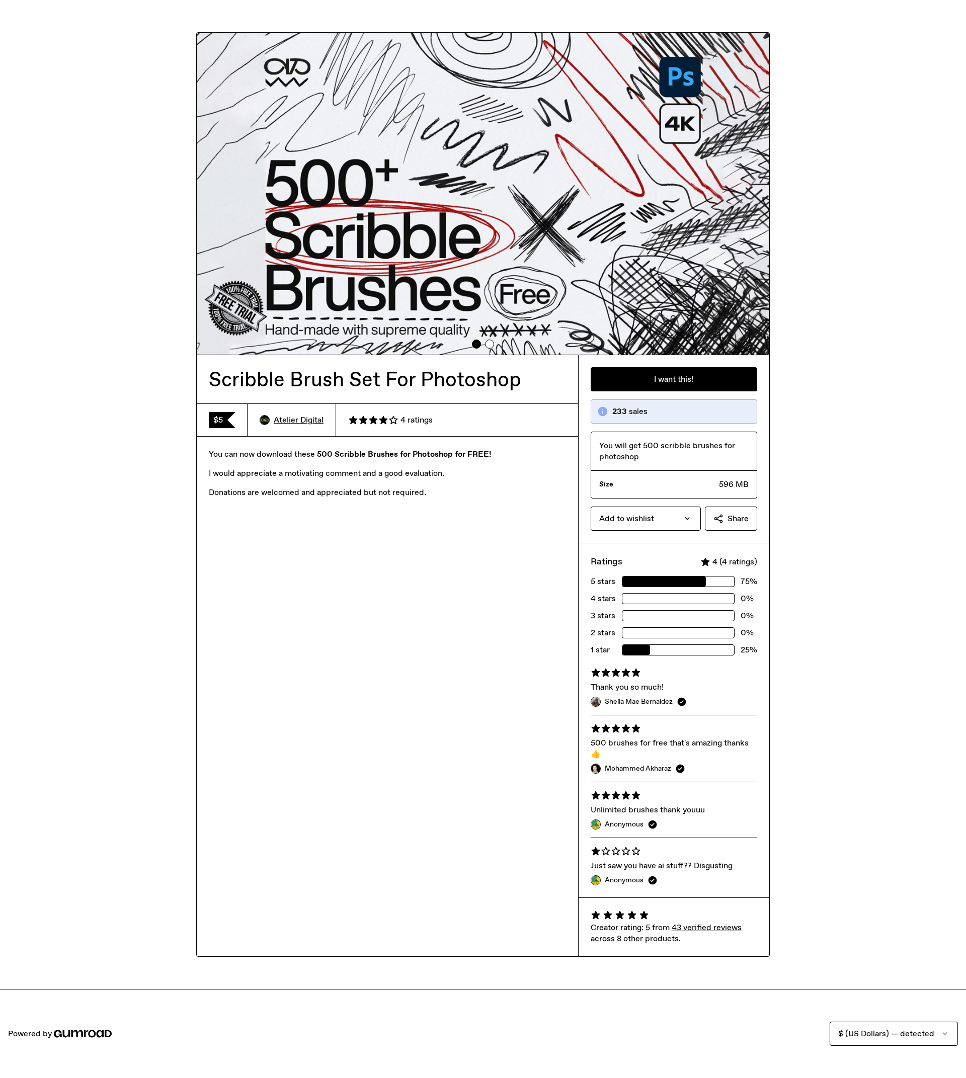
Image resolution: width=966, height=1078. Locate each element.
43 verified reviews (707, 927)
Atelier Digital (299, 420)
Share (738, 518)
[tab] (476, 344)
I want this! (673, 379)
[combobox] (646, 519)
